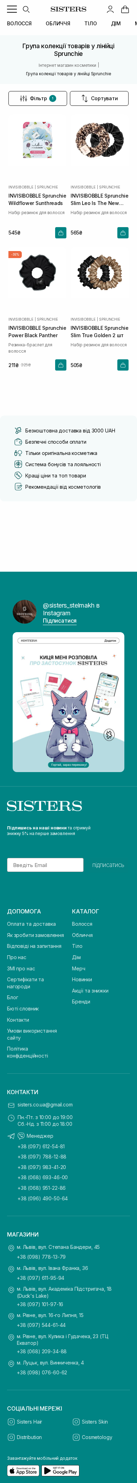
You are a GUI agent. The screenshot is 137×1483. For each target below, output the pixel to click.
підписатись (108, 864)
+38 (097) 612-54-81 (41, 1146)
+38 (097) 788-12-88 (42, 1157)
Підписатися (60, 620)
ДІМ (116, 23)
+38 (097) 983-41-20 (42, 1167)
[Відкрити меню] (12, 9)
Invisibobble (20, 187)
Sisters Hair (29, 1422)
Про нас (16, 957)
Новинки (82, 979)
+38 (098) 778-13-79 (41, 1257)
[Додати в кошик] (60, 232)
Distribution (29, 1437)
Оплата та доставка (31, 924)
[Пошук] (26, 9)
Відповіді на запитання (34, 946)
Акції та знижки (90, 991)
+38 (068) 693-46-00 (43, 1177)
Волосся (82, 924)
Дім (76, 957)
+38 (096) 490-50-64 (43, 1198)
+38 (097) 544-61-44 (41, 1325)
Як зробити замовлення (35, 935)
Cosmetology (97, 1437)
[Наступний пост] (115, 702)
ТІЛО (90, 23)
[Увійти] (110, 9)
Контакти (18, 1020)
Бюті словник (23, 1009)
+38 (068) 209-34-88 (42, 1351)
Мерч (78, 968)
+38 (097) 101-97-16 (40, 1304)
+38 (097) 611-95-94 (40, 1278)
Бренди (81, 1001)
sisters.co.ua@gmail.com (45, 1105)
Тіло (77, 946)
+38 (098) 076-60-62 (42, 1372)
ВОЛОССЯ (19, 23)
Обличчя (82, 935)
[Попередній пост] (21, 702)
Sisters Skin (95, 1422)
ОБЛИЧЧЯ (58, 23)
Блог (12, 997)
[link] (125, 9)
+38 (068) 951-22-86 (42, 1188)
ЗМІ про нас (21, 968)
